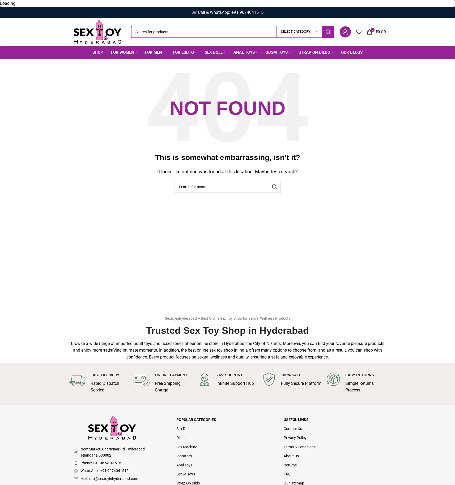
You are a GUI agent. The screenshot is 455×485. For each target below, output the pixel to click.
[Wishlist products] (359, 32)
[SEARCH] (328, 32)
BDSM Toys (185, 474)
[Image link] (112, 427)
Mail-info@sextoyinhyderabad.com (109, 478)
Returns (290, 465)
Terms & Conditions (300, 447)
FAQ (287, 474)
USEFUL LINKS (296, 419)
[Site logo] (97, 31)
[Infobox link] (98, 383)
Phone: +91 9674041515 (100, 463)
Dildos (181, 438)
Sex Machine (186, 447)
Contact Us (293, 429)
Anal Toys (184, 465)
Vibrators (184, 456)
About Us (291, 456)
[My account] (345, 32)
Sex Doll (182, 429)
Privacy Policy (295, 438)
